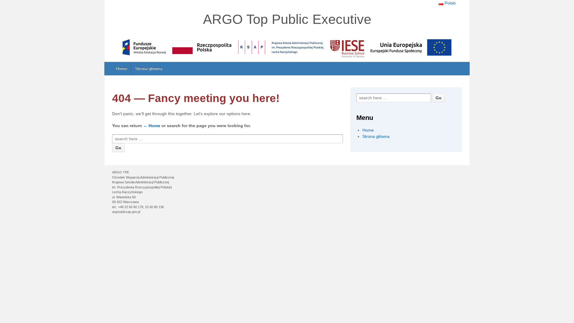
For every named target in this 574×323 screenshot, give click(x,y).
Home (121, 68)
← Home (151, 125)
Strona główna (148, 68)
